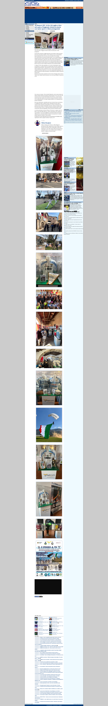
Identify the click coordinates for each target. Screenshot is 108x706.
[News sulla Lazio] (32, 4)
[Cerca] (82, 0)
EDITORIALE (66, 57)
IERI (82, 109)
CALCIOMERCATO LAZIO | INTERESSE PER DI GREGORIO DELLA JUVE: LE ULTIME (72, 203)
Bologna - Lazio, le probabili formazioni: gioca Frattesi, (73, 119)
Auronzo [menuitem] (27, 26)
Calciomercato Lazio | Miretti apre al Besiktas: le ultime (49, 661)
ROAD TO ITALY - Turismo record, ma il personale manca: (74, 115)
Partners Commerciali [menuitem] (29, 25)
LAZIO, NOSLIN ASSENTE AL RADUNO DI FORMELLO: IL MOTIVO (69, 184)
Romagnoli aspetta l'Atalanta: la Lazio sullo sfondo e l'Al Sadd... (50, 685)
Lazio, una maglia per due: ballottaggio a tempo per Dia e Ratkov (50, 671)
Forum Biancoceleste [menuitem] (29, 34)
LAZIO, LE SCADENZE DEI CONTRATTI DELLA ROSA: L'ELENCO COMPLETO (69, 159)
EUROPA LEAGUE (67, 181)
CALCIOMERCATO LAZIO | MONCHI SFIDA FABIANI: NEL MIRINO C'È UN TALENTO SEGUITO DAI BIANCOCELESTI (70, 170)
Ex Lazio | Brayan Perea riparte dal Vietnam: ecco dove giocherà (50, 639)
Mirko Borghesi (46, 123)
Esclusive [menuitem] (27, 27)
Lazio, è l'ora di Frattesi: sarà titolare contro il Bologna (48, 681)
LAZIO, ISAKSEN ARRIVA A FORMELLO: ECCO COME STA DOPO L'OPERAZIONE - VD (72, 59)
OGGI (79, 109)
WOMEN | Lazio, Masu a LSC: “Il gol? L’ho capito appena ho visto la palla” (51, 646)
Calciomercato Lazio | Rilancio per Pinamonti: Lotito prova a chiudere (51, 692)
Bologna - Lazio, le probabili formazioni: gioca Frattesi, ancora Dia (50, 637)
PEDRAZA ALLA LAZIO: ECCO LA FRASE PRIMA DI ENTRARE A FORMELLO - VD (73, 194)
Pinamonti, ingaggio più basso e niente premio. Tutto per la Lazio (50, 668)
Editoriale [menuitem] (27, 28)
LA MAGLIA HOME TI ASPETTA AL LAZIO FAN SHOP (48, 645)
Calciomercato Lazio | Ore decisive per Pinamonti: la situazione (50, 653)
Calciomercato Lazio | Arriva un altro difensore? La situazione (50, 678)
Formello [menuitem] (27, 33)
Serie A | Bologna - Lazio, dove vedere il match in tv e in (73, 118)
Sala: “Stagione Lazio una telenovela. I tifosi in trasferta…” (49, 652)
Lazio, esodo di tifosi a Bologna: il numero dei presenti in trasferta (50, 693)
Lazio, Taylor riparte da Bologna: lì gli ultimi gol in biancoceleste (50, 674)
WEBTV (65, 192)
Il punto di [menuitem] (27, 32)
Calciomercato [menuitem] (28, 35)
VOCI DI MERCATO (67, 201)
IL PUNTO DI (66, 157)
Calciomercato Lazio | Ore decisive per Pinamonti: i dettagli (49, 638)
